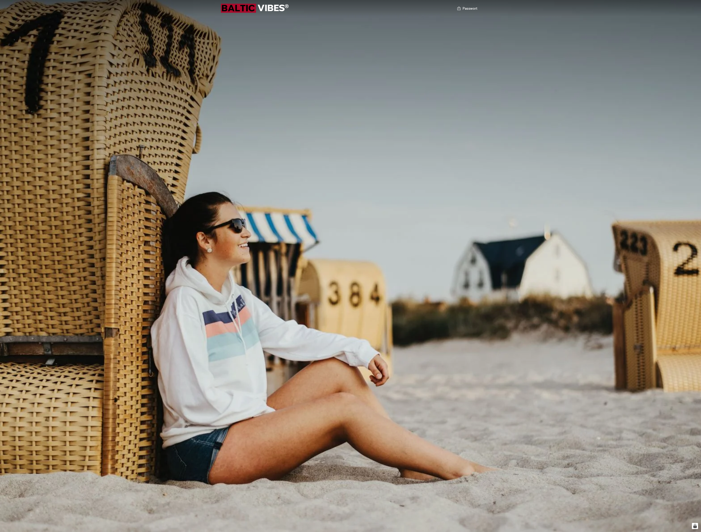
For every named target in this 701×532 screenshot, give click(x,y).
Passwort (470, 8)
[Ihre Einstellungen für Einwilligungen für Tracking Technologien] (695, 526)
